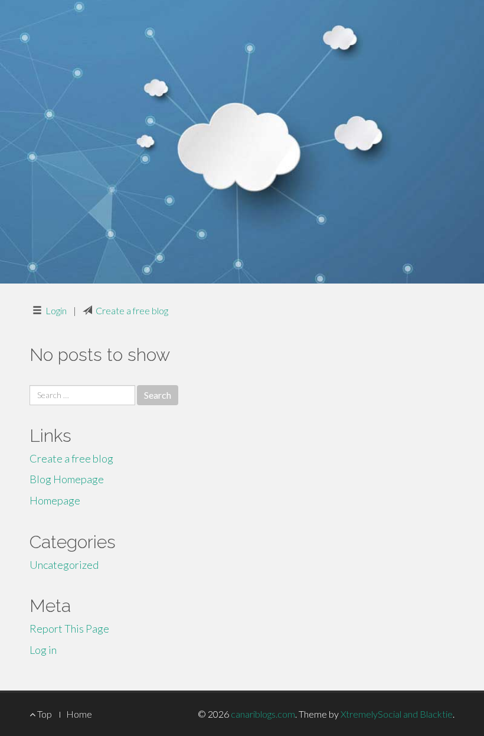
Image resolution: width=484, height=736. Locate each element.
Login (56, 310)
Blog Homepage (67, 479)
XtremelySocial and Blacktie (397, 713)
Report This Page (69, 628)
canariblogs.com (263, 713)
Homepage (55, 500)
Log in (43, 649)
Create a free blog (132, 310)
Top (43, 713)
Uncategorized (64, 564)
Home (79, 713)
